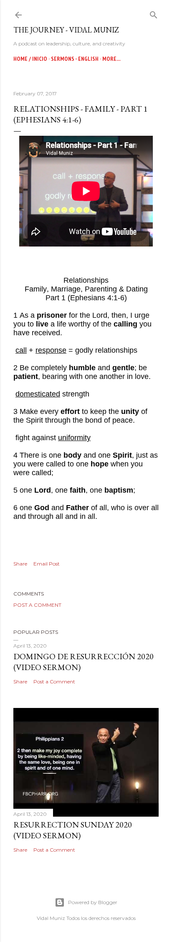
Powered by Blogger (92, 902)
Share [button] (20, 564)
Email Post (46, 564)
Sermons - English (75, 58)
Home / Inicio (30, 58)
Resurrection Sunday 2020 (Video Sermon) (72, 830)
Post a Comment (37, 605)
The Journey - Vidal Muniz (66, 30)
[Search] (154, 13)
